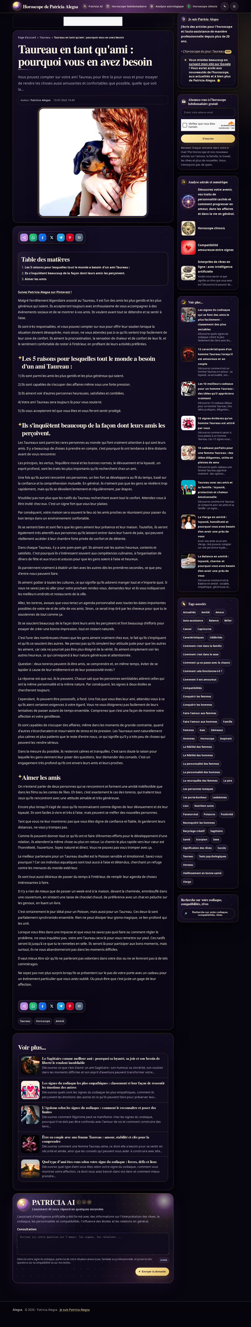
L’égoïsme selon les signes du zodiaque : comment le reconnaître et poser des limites (99, 1110)
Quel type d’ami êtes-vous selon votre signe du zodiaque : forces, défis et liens (99, 1161)
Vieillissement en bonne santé (202, 873)
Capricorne (204, 629)
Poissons (209, 814)
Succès (222, 848)
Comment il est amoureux (199, 679)
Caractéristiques (193, 637)
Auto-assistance (193, 620)
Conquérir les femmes (197, 696)
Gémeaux (217, 730)
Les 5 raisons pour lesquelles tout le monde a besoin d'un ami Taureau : (77, 267)
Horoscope (43, 1021)
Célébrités (216, 637)
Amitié (60, 1021)
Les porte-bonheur (195, 797)
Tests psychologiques (212, 856)
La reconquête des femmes (200, 780)
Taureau (45, 37)
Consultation (27, 1229)
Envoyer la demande (152, 1271)
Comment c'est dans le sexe (200, 654)
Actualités (189, 612)
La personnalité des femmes (201, 763)
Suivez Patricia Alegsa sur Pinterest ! (45, 292)
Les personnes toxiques (198, 789)
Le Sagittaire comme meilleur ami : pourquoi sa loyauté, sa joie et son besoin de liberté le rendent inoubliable (101, 1060)
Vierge (187, 881)
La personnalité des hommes (201, 772)
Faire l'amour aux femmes (199, 713)
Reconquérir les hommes (199, 822)
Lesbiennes (220, 797)
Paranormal (190, 814)
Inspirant (226, 738)
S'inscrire (208, 138)
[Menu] (234, 6)
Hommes (189, 738)
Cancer (187, 629)
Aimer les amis (35, 279)
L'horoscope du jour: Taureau (203, 51)
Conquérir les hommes (197, 705)
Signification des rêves (197, 848)
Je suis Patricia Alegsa (203, 19)
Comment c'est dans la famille (202, 646)
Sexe (216, 839)
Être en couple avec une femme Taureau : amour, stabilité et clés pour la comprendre (95, 1139)
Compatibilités (192, 688)
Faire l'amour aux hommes (200, 721)
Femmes (188, 730)
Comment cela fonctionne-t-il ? (202, 671)
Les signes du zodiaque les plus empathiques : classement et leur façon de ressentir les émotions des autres (103, 1085)
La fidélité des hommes (198, 755)
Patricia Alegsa (41, 100)
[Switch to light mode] (225, 6)
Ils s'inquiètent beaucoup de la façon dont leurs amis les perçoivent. (75, 273)
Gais (202, 730)
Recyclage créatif (194, 831)
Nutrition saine (204, 806)
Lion (186, 806)
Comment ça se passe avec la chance (206, 663)
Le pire (227, 780)
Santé (186, 839)
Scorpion (201, 839)
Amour (220, 612)
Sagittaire (216, 831)
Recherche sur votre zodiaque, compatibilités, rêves (206, 913)
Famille (227, 721)
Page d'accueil (27, 37)
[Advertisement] (93, 21)
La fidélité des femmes (197, 747)
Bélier (228, 620)
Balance (214, 620)
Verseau (188, 865)
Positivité (227, 814)
